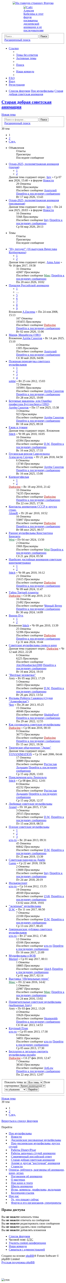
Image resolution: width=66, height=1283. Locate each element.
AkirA (47, 968)
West (11, 539)
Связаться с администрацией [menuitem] (27, 1249)
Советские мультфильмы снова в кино (33, 645)
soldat (12, 381)
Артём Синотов (32, 338)
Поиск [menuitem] (20, 64)
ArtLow (48, 1067)
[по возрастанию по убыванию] (15, 1089)
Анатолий (50, 190)
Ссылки (14, 48)
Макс (47, 275)
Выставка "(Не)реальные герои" (29, 978)
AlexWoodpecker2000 (29, 665)
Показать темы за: (15, 1082)
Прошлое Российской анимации (29, 285)
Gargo (12, 863)
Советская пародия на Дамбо (27, 859)
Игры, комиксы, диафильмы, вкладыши (36, 1189)
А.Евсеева (28, 311)
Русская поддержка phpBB (18, 1262)
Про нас (14, 1196)
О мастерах (18, 1179)
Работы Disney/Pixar (23, 1149)
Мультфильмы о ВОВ (22, 955)
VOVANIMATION (20, 754)
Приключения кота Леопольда (28, 777)
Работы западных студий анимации (33, 1153)
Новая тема (8, 114)
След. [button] (12, 141)
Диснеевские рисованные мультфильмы (36, 1140)
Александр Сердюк (21, 457)
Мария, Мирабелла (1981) (25, 334)
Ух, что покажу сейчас (25, 1199)
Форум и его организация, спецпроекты (36, 1202)
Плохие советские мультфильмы (29, 826)
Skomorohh (51, 1018)
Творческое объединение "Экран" (30, 747)
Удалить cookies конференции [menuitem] (27, 1242)
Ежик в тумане (18, 427)
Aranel (13, 807)
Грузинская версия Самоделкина (29, 453)
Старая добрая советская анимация (33, 1159)
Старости (17, 1166)
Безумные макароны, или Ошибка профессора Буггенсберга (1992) (30, 402)
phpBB (30, 1255)
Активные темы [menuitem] (26, 58)
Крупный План (18, 1028)
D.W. (47, 443)
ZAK (47, 896)
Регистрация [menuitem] (17, 84)
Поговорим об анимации (26, 1176)
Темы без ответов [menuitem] (27, 55)
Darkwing (50, 325)
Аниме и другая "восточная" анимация (35, 1163)
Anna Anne (53, 262)
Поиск (44, 36)
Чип (11, 704)
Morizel (13, 959)
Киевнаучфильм (19, 476)
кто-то (13, 840)
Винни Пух (16, 615)
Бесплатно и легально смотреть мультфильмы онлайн (28, 1053)
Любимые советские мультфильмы (30, 803)
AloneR (13, 513)
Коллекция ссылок (22, 1192)
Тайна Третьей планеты (23, 592)
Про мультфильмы (20, 1133)
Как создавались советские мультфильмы (34, 724)
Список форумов (19, 1236)
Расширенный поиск (17, 39)
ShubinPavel (51, 714)
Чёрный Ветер (53, 605)
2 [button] (9, 138)
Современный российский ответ (31, 1156)
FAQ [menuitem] (12, 78)
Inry (49, 177)
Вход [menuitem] (12, 81)
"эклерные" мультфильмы (25, 906)
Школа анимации (22, 1186)
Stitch (12, 433)
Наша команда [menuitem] (25, 71)
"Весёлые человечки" (22, 675)
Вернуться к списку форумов (19, 1120)
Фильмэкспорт (18, 883)
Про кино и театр (22, 1182)
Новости (48, 180)
